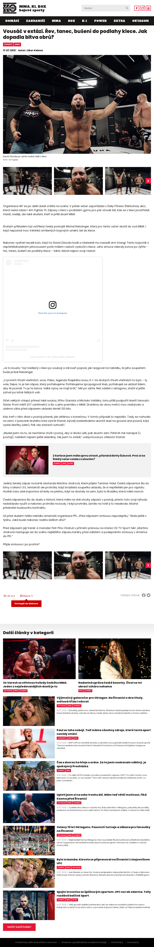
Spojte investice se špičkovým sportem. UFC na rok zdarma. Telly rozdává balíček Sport (104, 893)
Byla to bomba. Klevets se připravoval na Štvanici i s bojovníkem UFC (103, 861)
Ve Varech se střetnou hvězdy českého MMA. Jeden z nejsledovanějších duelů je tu (35, 684)
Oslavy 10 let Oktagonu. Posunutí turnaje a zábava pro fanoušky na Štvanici (103, 829)
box (81, 691)
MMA (56, 21)
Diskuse (27, 596)
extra (74, 900)
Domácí (12, 21)
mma (17, 44)
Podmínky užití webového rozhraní (36, 942)
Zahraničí (35, 21)
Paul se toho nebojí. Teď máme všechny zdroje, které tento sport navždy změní (104, 732)
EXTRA (119, 21)
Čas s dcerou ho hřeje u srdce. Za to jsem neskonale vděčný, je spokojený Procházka (101, 764)
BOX (71, 21)
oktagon (8, 691)
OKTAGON (140, 21)
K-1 (84, 21)
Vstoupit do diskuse (26, 603)
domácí (8, 44)
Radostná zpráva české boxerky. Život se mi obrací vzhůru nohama (110, 684)
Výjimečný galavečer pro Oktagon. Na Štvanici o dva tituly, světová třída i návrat (100, 699)
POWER (100, 21)
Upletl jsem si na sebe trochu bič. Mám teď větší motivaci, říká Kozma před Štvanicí (102, 796)
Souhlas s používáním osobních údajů (84, 942)
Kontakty (133, 942)
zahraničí (62, 738)
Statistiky (117, 942)
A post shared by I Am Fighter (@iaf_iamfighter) (52, 357)
